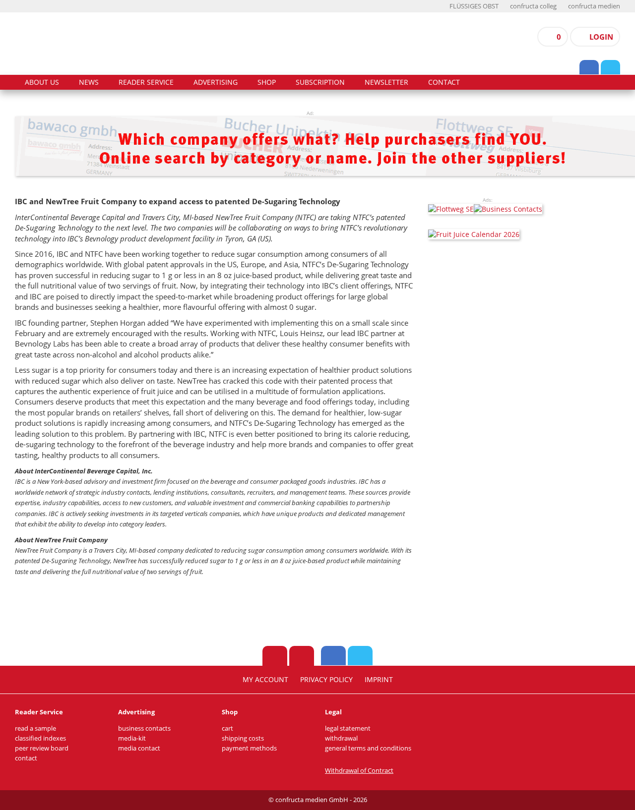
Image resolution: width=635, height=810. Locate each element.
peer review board (41, 748)
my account (265, 679)
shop (266, 82)
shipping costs (243, 738)
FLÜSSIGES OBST (474, 6)
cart (227, 728)
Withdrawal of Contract (359, 770)
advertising (215, 82)
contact (444, 82)
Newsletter (386, 82)
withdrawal (341, 738)
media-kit (132, 738)
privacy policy (326, 679)
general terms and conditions (368, 748)
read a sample (35, 728)
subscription (320, 82)
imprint (379, 679)
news (89, 82)
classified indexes (40, 738)
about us (42, 82)
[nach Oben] (274, 656)
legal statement (348, 728)
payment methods (249, 748)
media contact (139, 748)
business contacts (144, 728)
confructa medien (594, 6)
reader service (146, 82)
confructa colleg (533, 6)
